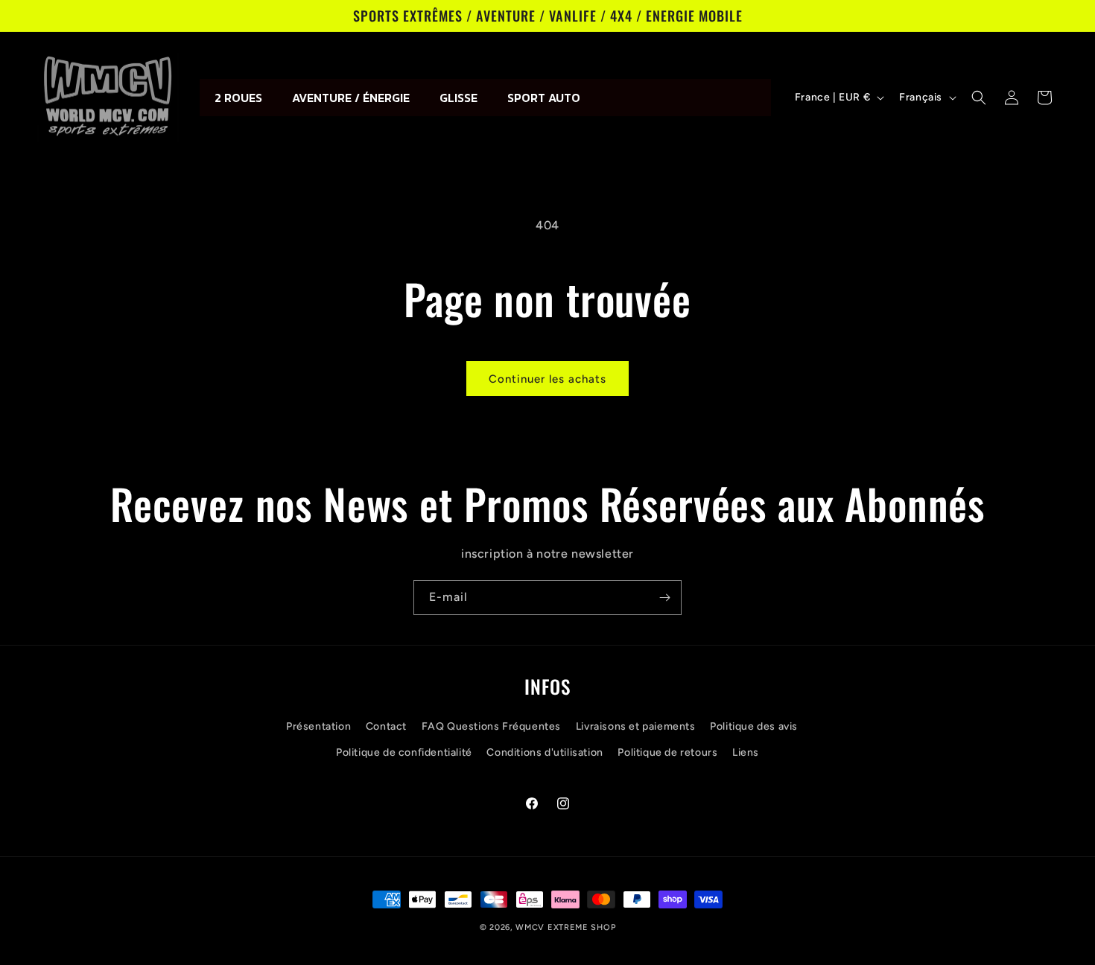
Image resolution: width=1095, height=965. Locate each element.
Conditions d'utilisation (544, 752)
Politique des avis (754, 726)
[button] (978, 97)
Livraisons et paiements (636, 726)
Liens (745, 752)
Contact (386, 726)
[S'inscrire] (664, 597)
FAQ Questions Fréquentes (491, 726)
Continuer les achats (547, 379)
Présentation (318, 726)
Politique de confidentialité (404, 752)
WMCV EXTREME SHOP (565, 927)
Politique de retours (667, 752)
